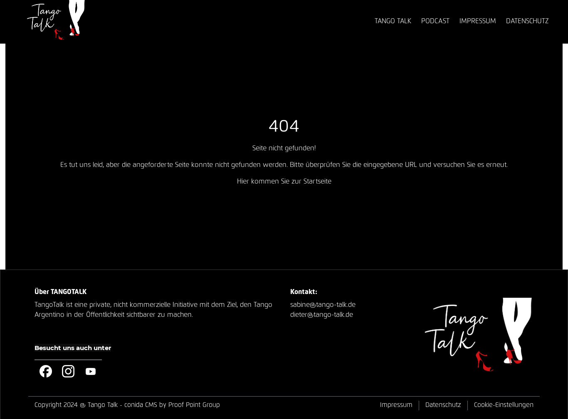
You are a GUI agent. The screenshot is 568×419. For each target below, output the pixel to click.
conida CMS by (145, 405)
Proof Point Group (194, 405)
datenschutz (527, 21)
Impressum (396, 405)
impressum (477, 21)
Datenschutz (443, 405)
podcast (435, 21)
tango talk (393, 21)
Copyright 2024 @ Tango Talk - (127, 405)
